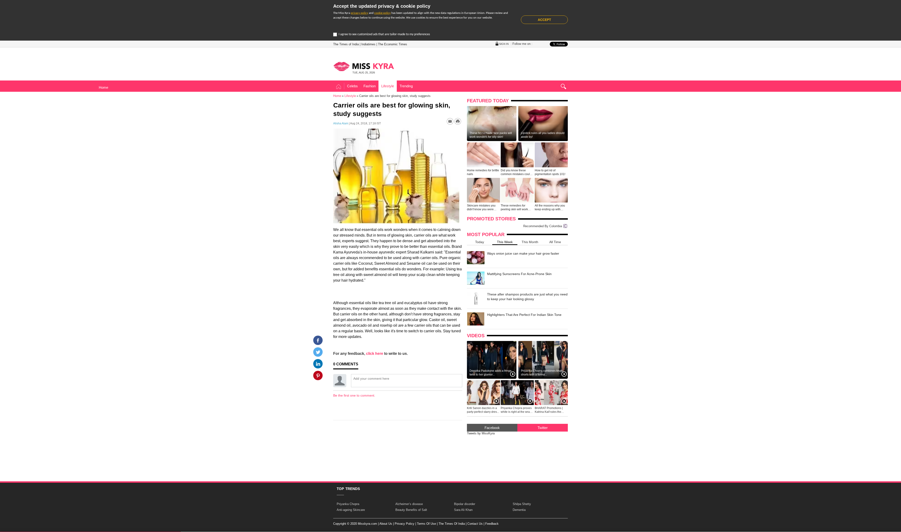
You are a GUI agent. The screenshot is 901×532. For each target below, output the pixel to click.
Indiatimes (368, 44)
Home (338, 87)
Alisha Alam (340, 123)
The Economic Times (392, 44)
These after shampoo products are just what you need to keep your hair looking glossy (527, 296)
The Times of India (346, 44)
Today (479, 242)
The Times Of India (452, 523)
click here (374, 354)
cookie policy (382, 13)
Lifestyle (387, 86)
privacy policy (359, 13)
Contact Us (475, 523)
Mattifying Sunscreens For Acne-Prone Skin (519, 274)
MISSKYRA (363, 66)
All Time (555, 242)
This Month (530, 242)
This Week (505, 242)
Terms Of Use (426, 523)
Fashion (369, 86)
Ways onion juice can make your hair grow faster (523, 253)
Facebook (492, 428)
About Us (385, 523)
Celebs (352, 86)
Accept (544, 20)
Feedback (492, 523)
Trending (406, 86)
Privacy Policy (404, 523)
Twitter (543, 428)
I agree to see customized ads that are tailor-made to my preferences (384, 34)
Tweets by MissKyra (481, 433)
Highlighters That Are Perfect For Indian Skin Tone (524, 315)
